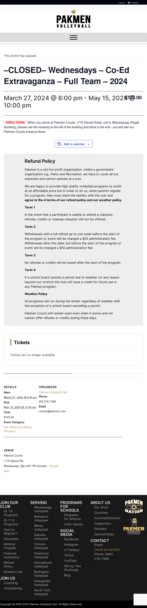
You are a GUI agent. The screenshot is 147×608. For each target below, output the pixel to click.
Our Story (101, 507)
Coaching (11, 583)
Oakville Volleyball (41, 537)
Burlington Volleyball (41, 573)
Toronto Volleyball (41, 546)
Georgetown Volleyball (43, 564)
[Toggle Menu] (73, 37)
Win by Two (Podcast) (72, 568)
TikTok (69, 555)
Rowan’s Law (13, 572)
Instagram (71, 544)
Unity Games (73, 524)
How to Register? (10, 531)
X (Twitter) (71, 550)
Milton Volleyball (41, 527)
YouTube (70, 561)
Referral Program (10, 546)
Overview (101, 513)
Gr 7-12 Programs (11, 522)
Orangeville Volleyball (42, 583)
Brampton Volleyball (41, 518)
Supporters (102, 523)
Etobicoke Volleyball (41, 555)
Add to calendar (74, 144)
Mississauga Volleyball (42, 509)
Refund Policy (9, 564)
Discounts (11, 539)
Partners (100, 529)
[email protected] (107, 549)
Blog (67, 575)
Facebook (71, 539)
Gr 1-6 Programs (11, 513)
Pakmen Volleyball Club (53, 392)
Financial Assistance (11, 555)
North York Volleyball (42, 592)
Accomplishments (105, 518)
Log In (121, 2)
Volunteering (13, 588)
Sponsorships (104, 534)
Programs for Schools (72, 517)
